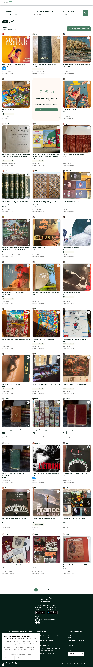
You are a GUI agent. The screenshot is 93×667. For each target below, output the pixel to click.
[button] (3, 665)
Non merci (8, 658)
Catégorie (8, 11)
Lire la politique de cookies (10, 652)
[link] (61, 590)
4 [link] (48, 590)
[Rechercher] (85, 13)
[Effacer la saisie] (57, 14)
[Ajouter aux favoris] (28, 37)
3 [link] (44, 590)
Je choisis (21, 658)
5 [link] (52, 590)
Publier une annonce (46, 110)
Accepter (33, 658)
